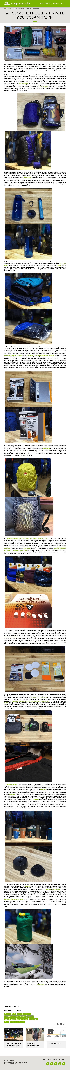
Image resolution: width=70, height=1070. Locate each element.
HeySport (25, 1019)
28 (7, 1031)
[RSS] (64, 1024)
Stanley (7, 1019)
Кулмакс (56, 548)
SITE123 (12, 1064)
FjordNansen (14, 1021)
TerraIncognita (8, 1016)
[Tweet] (58, 1024)
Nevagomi (21, 1021)
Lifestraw (13, 1019)
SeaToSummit (27, 1013)
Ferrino (19, 1019)
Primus (6, 1021)
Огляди (9, 8)
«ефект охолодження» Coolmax (36, 701)
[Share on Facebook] (54, 1024)
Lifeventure (30, 1016)
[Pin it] (61, 1024)
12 (50, 1031)
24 (29, 1031)
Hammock (22, 1016)
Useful (14, 1013)
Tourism (20, 1013)
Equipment (7, 1013)
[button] (62, 3)
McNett (31, 1019)
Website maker (18, 1064)
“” (40, 984)
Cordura (16, 1016)
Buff (36, 1019)
